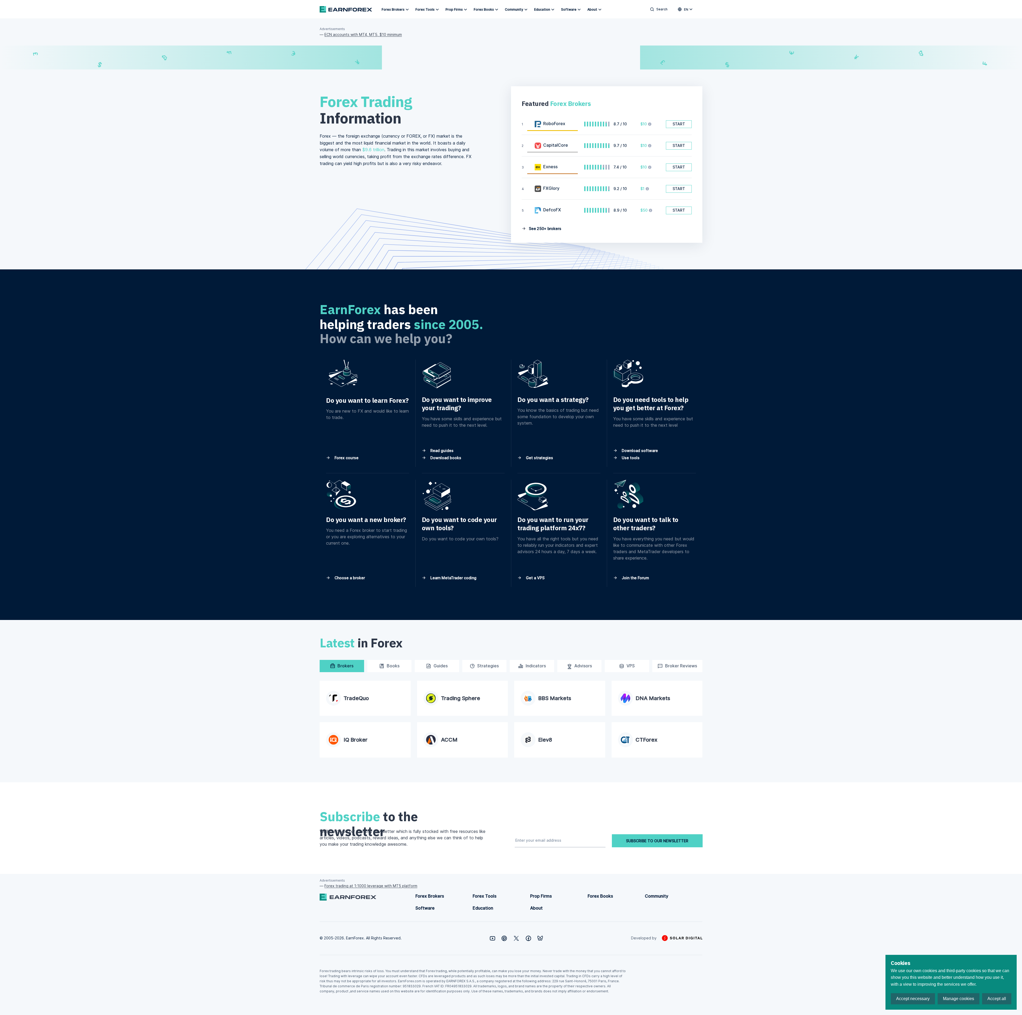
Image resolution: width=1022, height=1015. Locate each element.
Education (542, 9)
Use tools (630, 457)
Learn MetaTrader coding (452, 578)
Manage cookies (958, 998)
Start (679, 124)
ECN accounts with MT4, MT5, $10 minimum (363, 34)
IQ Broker (356, 740)
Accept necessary (913, 998)
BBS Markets (554, 698)
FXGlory (551, 188)
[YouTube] (492, 938)
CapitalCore (555, 145)
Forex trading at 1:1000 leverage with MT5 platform (370, 885)
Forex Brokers (393, 9)
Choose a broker (349, 578)
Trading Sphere (460, 698)
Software (568, 9)
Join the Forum (635, 578)
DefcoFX (552, 209)
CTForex (646, 740)
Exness (550, 166)
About (592, 9)
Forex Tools (425, 9)
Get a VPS (535, 578)
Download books (445, 457)
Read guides (441, 450)
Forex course (345, 457)
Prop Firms (454, 9)
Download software (639, 450)
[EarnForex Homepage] (346, 9)
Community (514, 9)
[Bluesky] (540, 938)
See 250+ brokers (544, 228)
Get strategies (539, 457)
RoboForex (554, 123)
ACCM (449, 740)
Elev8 (545, 740)
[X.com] (516, 938)
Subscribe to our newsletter (657, 841)
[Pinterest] (504, 938)
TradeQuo (356, 698)
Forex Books (484, 9)
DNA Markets (653, 698)
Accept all (996, 998)
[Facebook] (528, 938)
